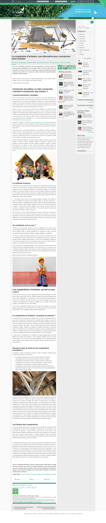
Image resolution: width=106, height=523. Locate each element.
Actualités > (14, 18)
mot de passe (52, 1)
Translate (87, 27)
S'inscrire (73, 1)
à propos (59, 3)
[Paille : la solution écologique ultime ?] (80, 80)
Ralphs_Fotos (41, 474)
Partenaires (79, 513)
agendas (64, 3)
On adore (20, 18)
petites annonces (70, 3)
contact (92, 3)
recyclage (85, 144)
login (36, 1)
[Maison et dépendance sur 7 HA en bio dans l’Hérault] (79, 122)
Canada (80, 144)
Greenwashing (34, 18)
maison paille (88, 141)
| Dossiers (63, 18)
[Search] (92, 22)
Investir (73, 513)
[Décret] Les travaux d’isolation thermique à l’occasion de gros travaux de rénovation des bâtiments (66, 98)
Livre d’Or (88, 3)
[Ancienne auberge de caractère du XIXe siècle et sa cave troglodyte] (79, 128)
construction (62, 62)
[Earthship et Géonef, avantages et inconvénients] (80, 72)
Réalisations (47, 18)
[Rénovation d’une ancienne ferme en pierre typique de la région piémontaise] (61, 76)
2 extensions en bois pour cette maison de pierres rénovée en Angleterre (46, 507)
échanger (82, 3)
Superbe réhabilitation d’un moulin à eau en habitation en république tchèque (69, 84)
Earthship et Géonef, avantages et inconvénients (87, 72)
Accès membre (31, 1)
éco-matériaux (83, 139)
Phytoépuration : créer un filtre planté (88, 93)
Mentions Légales (54, 513)
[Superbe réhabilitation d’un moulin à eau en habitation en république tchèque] (61, 84)
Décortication (27, 18)
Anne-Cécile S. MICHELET (26, 62)
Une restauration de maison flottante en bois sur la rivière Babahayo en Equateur (69, 114)
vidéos (83, 145)
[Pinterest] (83, 1)
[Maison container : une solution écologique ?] (80, 86)
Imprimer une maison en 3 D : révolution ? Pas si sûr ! (68, 107)
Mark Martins (47, 474)
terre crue (86, 145)
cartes (76, 3)
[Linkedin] (88, 1)
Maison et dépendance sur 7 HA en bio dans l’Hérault (87, 122)
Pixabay (54, 474)
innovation (79, 145)
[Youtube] (86, 1)
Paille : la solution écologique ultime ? (87, 79)
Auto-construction (40, 62)
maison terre (88, 137)
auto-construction (55, 62)
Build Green (81, 34)
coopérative (67, 62)
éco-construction (85, 142)
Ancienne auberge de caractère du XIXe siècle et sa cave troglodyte (87, 128)
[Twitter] (78, 1)
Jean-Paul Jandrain (25, 474)
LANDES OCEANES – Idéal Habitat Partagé (87, 115)
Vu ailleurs (58, 18)
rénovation (14, 64)
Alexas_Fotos (34, 474)
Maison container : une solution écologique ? (87, 86)
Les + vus (80, 58)
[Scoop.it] (90, 1)
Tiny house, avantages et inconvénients (86, 64)
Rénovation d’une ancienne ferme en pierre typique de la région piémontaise (68, 76)
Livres (88, 144)
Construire (47, 62)
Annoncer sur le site (65, 513)
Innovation (41, 18)
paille (84, 141)
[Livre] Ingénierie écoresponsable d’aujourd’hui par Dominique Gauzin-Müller (23, 507)
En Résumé (81, 38)
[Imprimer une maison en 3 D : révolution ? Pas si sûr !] (61, 107)
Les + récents (87, 58)
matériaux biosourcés (81, 137)
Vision (53, 18)
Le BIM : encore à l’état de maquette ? (69, 91)
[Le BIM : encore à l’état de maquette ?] (61, 92)
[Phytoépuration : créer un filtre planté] (80, 94)
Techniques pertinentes (84, 50)
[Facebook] (81, 1)
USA (90, 144)
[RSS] (93, 1)
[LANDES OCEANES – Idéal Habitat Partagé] (79, 116)
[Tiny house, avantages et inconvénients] (80, 64)
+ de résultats (90, 102)
